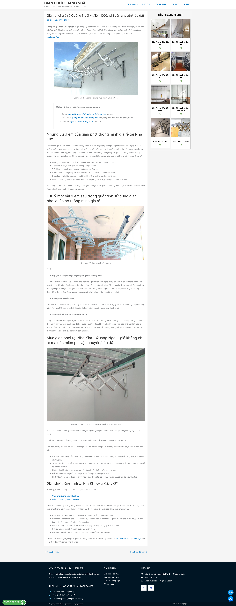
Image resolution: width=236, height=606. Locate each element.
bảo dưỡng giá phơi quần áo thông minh (86, 114)
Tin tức (175, 4)
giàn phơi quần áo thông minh (86, 117)
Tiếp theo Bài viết (138, 552)
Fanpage (137, 538)
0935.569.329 (53, 37)
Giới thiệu (147, 4)
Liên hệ (186, 4)
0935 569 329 (11, 602)
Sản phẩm (161, 4)
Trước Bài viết (51, 552)
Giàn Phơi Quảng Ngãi (65, 3)
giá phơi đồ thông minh (82, 121)
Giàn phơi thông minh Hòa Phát (65, 496)
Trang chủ (132, 4)
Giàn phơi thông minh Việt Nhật (65, 499)
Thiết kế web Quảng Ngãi (179, 604)
